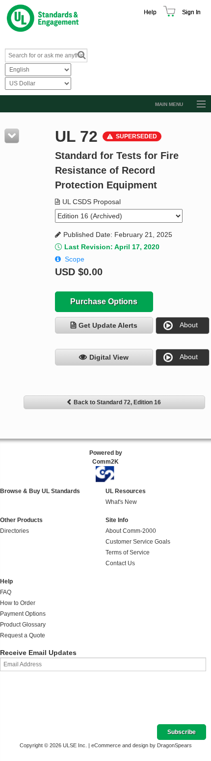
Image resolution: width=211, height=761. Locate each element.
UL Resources (126, 491)
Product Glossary (23, 624)
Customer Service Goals (138, 541)
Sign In (191, 12)
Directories (14, 530)
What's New (121, 502)
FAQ (5, 592)
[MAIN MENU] (196, 104)
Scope (74, 259)
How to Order (17, 603)
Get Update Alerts (108, 325)
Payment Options (23, 613)
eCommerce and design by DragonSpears (141, 745)
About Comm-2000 (131, 530)
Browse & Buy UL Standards (40, 491)
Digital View (109, 357)
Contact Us (120, 563)
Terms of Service (128, 552)
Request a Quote (22, 635)
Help (150, 12)
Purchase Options (103, 301)
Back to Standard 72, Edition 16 (117, 402)
